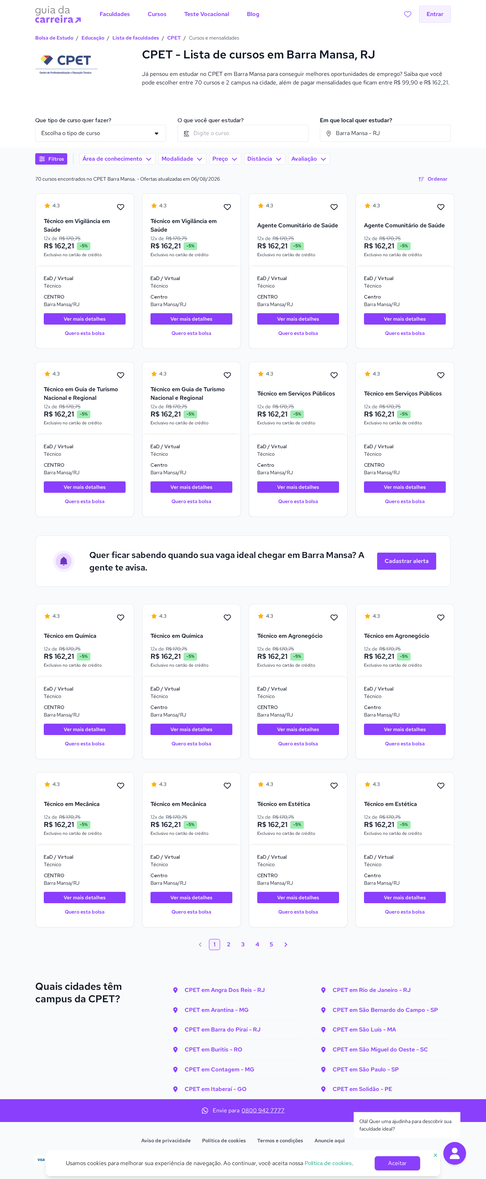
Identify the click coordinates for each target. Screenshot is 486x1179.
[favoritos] (407, 14)
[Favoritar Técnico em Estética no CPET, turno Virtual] (334, 786)
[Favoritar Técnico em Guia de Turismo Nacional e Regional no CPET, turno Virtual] (121, 375)
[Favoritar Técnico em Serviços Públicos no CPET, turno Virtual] (334, 375)
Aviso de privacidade (166, 1140)
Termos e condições (280, 1140)
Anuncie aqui (330, 1140)
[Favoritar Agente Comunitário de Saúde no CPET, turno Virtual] (334, 207)
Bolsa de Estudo (54, 38)
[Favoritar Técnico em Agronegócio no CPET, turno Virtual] (334, 617)
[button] (454, 1153)
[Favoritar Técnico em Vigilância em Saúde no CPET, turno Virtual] (121, 207)
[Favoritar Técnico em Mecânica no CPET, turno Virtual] (121, 786)
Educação (92, 38)
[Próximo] (285, 944)
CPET (174, 38)
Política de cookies (224, 1140)
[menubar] (179, 14)
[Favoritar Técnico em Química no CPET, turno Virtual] (121, 617)
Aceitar (397, 1163)
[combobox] (243, 133)
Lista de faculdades (135, 38)
